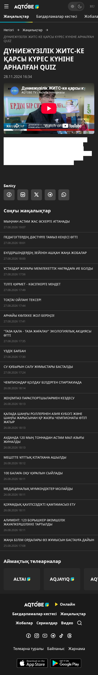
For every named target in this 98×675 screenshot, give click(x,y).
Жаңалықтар (16, 16)
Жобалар (24, 622)
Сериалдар (46, 622)
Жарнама (76, 648)
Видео (67, 622)
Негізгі (9, 30)
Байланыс (56, 648)
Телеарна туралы (28, 648)
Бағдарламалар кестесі (56, 16)
